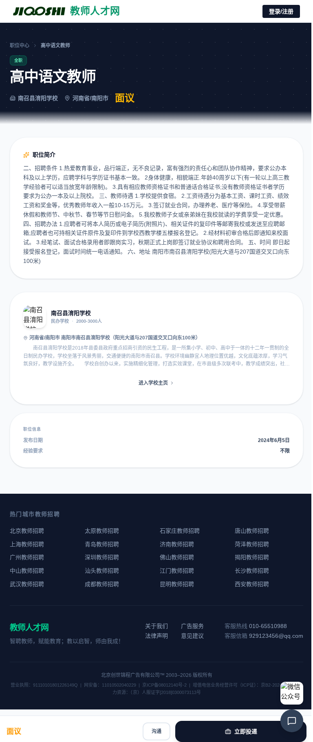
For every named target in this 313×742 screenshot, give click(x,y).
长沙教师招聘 (252, 570)
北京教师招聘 (27, 530)
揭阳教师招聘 (252, 557)
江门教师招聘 (177, 570)
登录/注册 (281, 11)
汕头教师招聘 (102, 570)
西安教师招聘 (252, 584)
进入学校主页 (153, 383)
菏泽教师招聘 (252, 544)
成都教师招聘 (102, 584)
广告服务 (192, 626)
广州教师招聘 (27, 557)
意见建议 (192, 636)
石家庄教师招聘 (180, 530)
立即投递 (245, 731)
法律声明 (156, 636)
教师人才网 (29, 627)
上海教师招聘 (27, 544)
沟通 (156, 731)
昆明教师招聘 (177, 584)
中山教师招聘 (27, 570)
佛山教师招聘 (177, 557)
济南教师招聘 (177, 544)
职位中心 (19, 45)
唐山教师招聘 (252, 530)
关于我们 (156, 626)
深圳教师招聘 (102, 557)
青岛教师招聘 (102, 544)
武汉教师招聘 (27, 584)
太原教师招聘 (102, 530)
